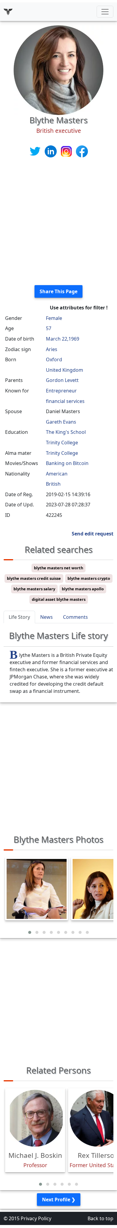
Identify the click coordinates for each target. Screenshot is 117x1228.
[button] (29, 932)
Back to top (100, 1218)
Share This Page (58, 291)
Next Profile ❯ (58, 1199)
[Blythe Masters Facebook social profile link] (82, 151)
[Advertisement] (58, 221)
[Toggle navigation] (105, 12)
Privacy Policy (36, 1218)
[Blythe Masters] (59, 69)
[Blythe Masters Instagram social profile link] (67, 151)
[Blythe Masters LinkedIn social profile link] (51, 151)
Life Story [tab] (19, 617)
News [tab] (46, 617)
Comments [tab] (75, 617)
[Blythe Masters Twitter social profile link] (36, 151)
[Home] (8, 11)
